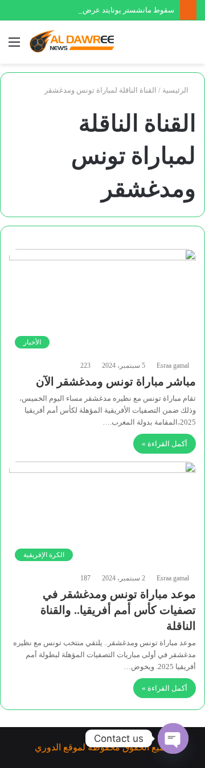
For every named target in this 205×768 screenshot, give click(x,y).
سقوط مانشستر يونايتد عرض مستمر (116, 10)
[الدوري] (74, 42)
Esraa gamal (173, 366)
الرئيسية (176, 90)
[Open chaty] (173, 738)
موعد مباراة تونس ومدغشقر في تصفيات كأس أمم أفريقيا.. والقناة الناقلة (118, 610)
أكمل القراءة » (164, 443)
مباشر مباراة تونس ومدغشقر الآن (116, 381)
